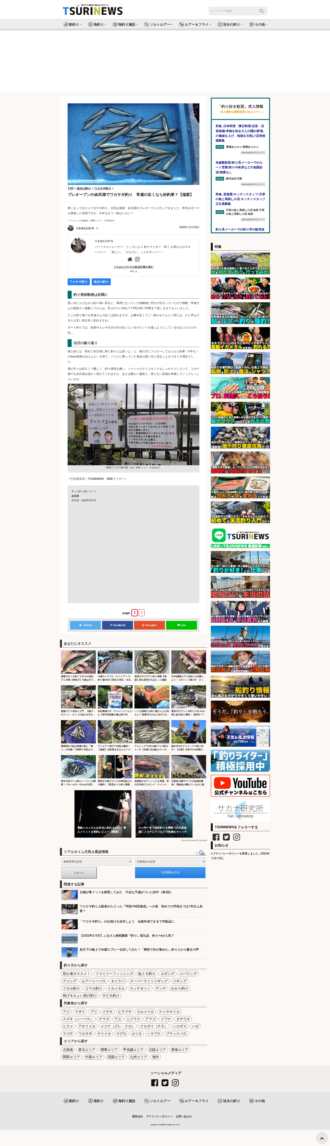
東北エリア (86, 1050)
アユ (117, 1019)
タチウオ (183, 1019)
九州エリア (138, 1057)
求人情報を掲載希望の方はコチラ (240, 111)
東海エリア (179, 1050)
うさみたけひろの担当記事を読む (133, 266)
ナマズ (104, 1019)
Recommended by (190, 840)
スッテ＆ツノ (140, 988)
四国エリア (116, 1057)
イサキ (107, 1012)
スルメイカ (145, 1012)
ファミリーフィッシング (114, 974)
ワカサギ (85, 1034)
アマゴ (150, 1019)
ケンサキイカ (169, 1012)
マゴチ (68, 1034)
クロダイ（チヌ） (154, 1026)
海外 (155, 1057)
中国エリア (93, 1057)
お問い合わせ (184, 1116)
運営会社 (137, 1116)
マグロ (121, 1034)
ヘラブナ (154, 1034)
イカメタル (116, 988)
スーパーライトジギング (149, 981)
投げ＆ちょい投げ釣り (80, 996)
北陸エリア (157, 1050)
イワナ (166, 1019)
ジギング (180, 981)
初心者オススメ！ (76, 974)
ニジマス (133, 1019)
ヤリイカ (104, 1034)
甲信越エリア (133, 1050)
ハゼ (195, 1026)
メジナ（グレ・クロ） (118, 1026)
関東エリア (109, 1050)
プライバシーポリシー (159, 1116)
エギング (168, 974)
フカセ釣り (71, 988)
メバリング (188, 974)
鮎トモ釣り (147, 974)
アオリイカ (86, 1026)
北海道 (68, 1050)
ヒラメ (68, 1026)
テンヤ (161, 988)
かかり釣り (179, 988)
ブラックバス (176, 1034)
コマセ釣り (93, 988)
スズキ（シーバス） (78, 1019)
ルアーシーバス (94, 981)
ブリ (93, 1012)
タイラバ (118, 981)
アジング (70, 981)
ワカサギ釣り (79, 282)
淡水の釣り (101, 282)
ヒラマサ (125, 1012)
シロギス (180, 1026)
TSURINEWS (162, 1125)
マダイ (80, 1012)
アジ (66, 1012)
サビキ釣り (111, 996)
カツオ (137, 1034)
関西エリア (71, 1057)
